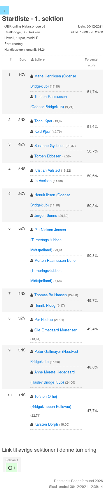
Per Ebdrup (43, 319)
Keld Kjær (42, 131)
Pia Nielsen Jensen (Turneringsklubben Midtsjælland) (48, 240)
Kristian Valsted (47, 170)
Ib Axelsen (43, 180)
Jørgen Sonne (45, 215)
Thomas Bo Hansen (50, 294)
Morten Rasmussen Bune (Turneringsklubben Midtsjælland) (53, 270)
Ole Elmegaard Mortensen (55, 330)
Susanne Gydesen (49, 145)
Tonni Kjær (43, 121)
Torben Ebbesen (47, 156)
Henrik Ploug (44, 305)
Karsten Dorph (46, 424)
